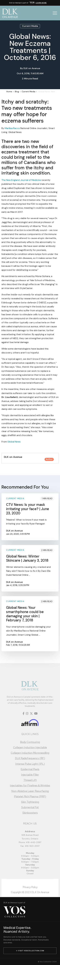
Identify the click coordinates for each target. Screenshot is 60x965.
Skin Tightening (30, 802)
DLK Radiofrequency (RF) (30, 758)
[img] (32, 3)
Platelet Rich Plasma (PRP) (30, 796)
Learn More (41, 3)
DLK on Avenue (31, 68)
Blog (17, 91)
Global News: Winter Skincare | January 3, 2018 (27, 558)
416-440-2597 (33, 842)
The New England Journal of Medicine (21, 180)
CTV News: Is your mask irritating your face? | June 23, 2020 (27, 508)
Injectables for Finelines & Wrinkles (30, 785)
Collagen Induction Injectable (30, 747)
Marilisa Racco (12, 128)
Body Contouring (30, 742)
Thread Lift (30, 780)
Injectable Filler (30, 774)
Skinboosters (30, 812)
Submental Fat (30, 807)
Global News (14, 441)
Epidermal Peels (30, 769)
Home (9, 91)
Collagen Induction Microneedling (30, 752)
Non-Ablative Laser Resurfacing (30, 791)
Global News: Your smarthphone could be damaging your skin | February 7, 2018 (25, 613)
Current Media (30, 26)
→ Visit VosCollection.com (30, 951)
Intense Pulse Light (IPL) (30, 763)
